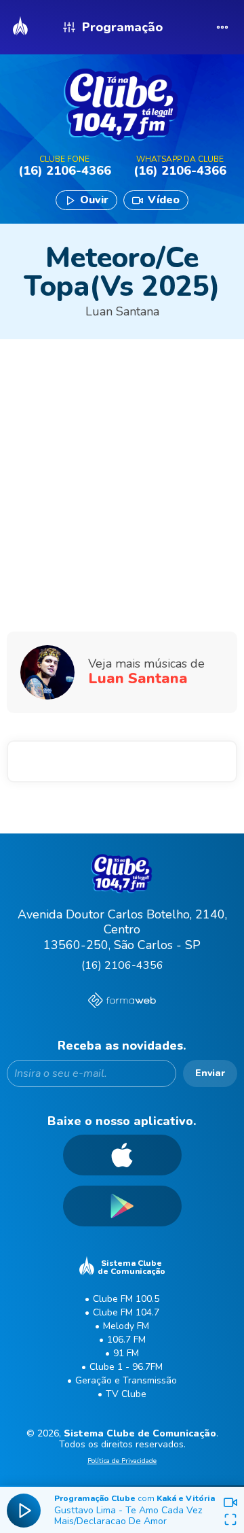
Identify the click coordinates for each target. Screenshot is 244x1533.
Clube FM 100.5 (126, 1298)
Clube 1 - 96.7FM (126, 1366)
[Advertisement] (122, 444)
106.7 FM (126, 1339)
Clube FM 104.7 (126, 1312)
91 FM (126, 1353)
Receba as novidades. (122, 1046)
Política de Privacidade (122, 1462)
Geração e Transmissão (126, 1380)
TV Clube (126, 1394)
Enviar (210, 1073)
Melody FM (126, 1326)
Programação (122, 27)
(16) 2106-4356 (122, 965)
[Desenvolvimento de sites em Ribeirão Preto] (122, 1002)
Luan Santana (122, 311)
